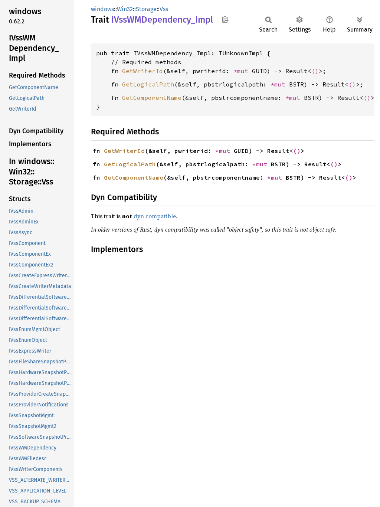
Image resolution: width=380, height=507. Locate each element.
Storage (146, 9)
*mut (242, 71)
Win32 (125, 9)
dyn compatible (155, 216)
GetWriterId (142, 71)
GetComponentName (151, 97)
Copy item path (225, 19)
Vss (164, 9)
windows (102, 9)
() (315, 71)
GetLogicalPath (148, 84)
